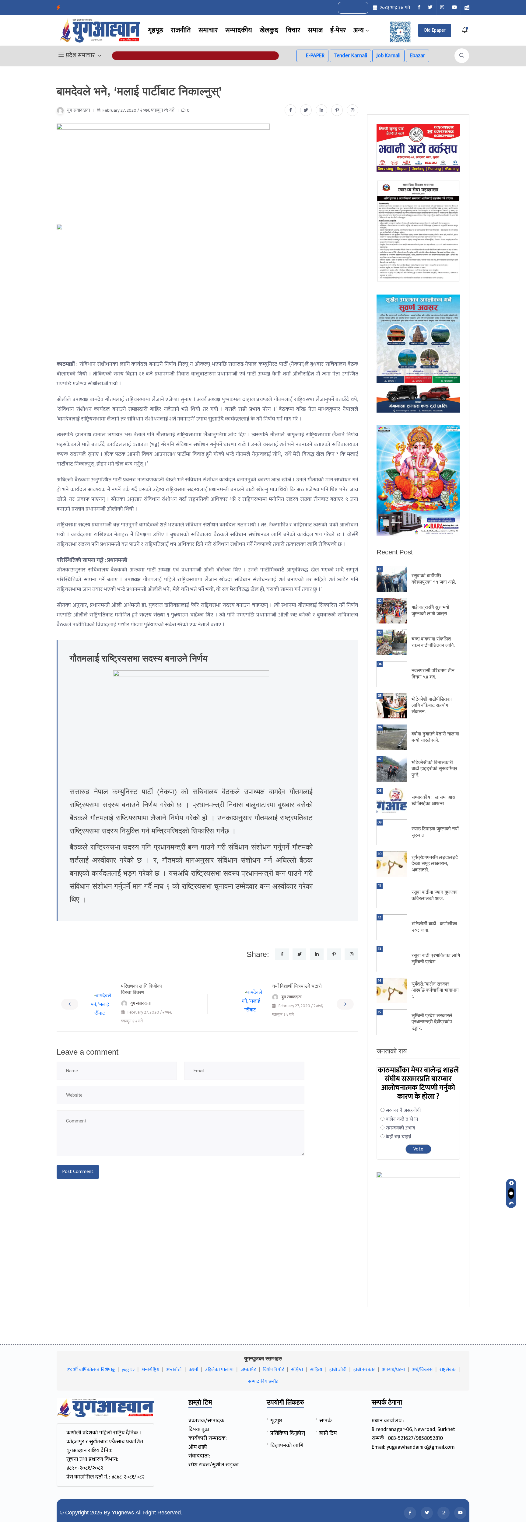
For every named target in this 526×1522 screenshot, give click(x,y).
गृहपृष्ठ (155, 30)
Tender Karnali (350, 55)
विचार (293, 30)
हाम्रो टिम (328, 1433)
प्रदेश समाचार (80, 56)
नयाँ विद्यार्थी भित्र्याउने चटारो (297, 986)
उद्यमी (193, 1370)
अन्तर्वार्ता (174, 1370)
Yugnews (123, 1513)
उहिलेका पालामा (219, 1370)
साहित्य (316, 1370)
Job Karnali (388, 55)
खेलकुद (269, 30)
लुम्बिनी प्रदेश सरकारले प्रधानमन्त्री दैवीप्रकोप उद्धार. (432, 1022)
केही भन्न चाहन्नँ (398, 1137)
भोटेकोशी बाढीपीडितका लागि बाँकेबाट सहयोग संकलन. (432, 705)
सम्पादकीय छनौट (263, 1381)
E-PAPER (314, 55)
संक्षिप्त (297, 1370)
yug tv (128, 1370)
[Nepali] (359, 7)
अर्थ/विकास (422, 1370)
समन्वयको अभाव (400, 1128)
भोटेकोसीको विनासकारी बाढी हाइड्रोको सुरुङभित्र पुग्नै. (434, 769)
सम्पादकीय (238, 30)
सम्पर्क (325, 1420)
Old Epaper (435, 30)
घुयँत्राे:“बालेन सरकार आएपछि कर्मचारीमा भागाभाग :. (435, 990)
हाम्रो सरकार (364, 1370)
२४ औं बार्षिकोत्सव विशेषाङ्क (91, 1370)
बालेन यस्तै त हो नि (402, 1119)
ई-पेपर (338, 30)
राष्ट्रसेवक (448, 1370)
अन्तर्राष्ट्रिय (150, 1370)
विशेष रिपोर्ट (273, 1370)
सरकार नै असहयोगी (403, 1110)
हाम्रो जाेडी (337, 1370)
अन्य (358, 30)
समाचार (208, 30)
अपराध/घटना (393, 1370)
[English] (347, 7)
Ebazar (417, 55)
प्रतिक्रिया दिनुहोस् (287, 1433)
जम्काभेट (248, 1370)
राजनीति (181, 30)
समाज (315, 30)
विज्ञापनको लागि (286, 1445)
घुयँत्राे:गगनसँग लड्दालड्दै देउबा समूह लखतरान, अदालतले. (435, 864)
